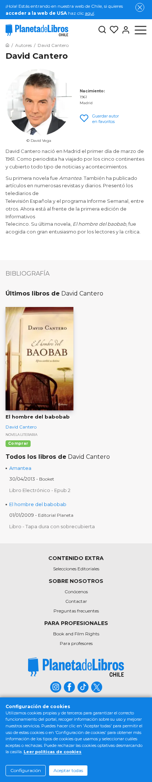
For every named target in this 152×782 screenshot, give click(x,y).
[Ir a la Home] (7, 45)
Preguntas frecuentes (76, 611)
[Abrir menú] (140, 30)
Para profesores (76, 643)
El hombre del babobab (37, 504)
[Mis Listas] (112, 29)
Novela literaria (21, 435)
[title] (76, 667)
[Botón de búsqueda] (102, 30)
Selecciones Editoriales (76, 568)
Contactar (76, 601)
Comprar (18, 443)
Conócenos (76, 591)
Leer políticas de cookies (53, 751)
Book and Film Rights (76, 633)
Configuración (25, 770)
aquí (89, 13)
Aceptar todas (68, 770)
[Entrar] (124, 29)
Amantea (20, 468)
